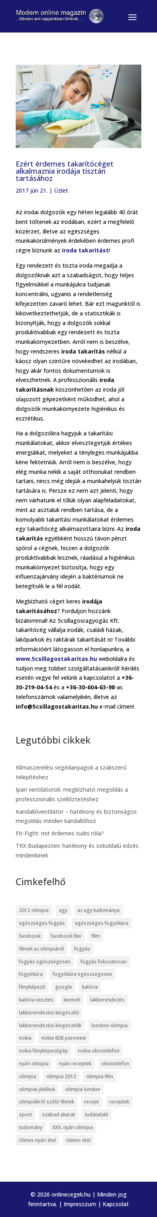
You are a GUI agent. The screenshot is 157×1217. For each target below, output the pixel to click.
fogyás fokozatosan (104, 961)
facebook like (66, 936)
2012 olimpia (34, 910)
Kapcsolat (116, 1204)
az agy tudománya (98, 910)
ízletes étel (78, 1140)
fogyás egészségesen (44, 961)
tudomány (30, 1127)
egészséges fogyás (42, 923)
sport (25, 1114)
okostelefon (115, 1063)
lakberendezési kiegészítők (50, 1025)
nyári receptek (75, 1063)
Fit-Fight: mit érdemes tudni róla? (60, 833)
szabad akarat (58, 1114)
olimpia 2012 (61, 1076)
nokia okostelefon (99, 1050)
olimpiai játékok (37, 1089)
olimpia (27, 1076)
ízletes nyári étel (37, 1140)
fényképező (32, 986)
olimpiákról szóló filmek (46, 1101)
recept (91, 1101)
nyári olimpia (34, 1063)
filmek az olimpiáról (41, 948)
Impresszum (80, 1204)
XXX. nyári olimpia (72, 1127)
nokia (25, 1037)
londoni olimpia (109, 1025)
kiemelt (72, 999)
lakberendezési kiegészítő (49, 1012)
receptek (119, 1101)
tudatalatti (96, 1114)
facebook (30, 936)
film (95, 936)
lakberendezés (107, 999)
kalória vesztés (36, 999)
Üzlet (61, 190)
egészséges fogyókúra (101, 923)
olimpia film (99, 1076)
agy (63, 910)
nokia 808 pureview (63, 1037)
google (63, 986)
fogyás (82, 948)
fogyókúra (31, 974)
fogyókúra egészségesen (82, 974)
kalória (90, 986)
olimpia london (82, 1089)
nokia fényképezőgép (43, 1050)
